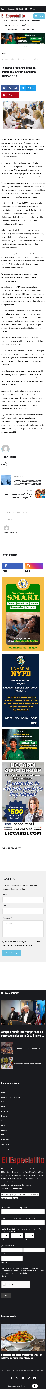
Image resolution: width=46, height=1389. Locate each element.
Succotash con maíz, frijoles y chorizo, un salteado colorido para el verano (21, 1356)
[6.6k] (34, 566)
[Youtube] (23, 1378)
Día (2, 1239)
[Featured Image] (23, 1012)
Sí (5, 1276)
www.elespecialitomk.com (12, 1188)
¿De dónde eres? (8, 1246)
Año (26, 1239)
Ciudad (3, 1254)
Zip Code (4, 1262)
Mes (12, 1239)
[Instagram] (28, 1378)
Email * (5, 906)
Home (3, 54)
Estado (25, 1254)
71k (4, 570)
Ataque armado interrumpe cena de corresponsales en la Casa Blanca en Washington (23, 1035)
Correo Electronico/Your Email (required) (18, 1218)
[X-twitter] (17, 1378)
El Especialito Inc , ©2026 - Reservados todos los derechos (23, 1371)
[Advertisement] (23, 972)
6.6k (27, 570)
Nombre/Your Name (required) (14, 1207)
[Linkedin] (34, 1378)
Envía (6, 1296)
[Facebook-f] (11, 1378)
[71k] (12, 566)
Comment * (7, 918)
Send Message (12, 953)
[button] (2, 38)
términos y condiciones (16, 1386)
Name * (5, 894)
